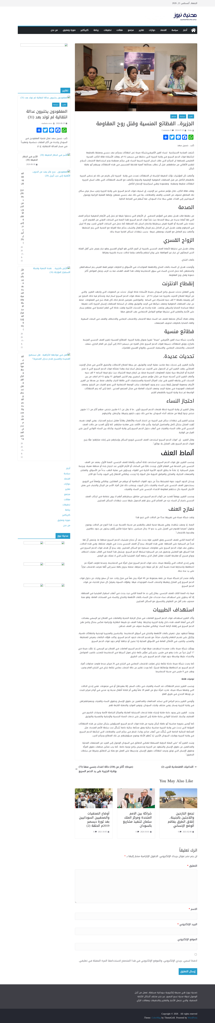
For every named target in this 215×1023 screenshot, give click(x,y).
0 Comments (166, 130)
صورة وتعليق (69, 30)
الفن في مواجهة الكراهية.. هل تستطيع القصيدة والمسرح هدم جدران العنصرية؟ (22, 398)
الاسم (193, 909)
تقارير (141, 30)
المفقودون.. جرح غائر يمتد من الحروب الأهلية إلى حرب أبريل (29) (22, 208)
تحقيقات (107, 30)
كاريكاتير (84, 30)
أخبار (185, 30)
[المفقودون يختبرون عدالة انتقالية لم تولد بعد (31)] (44, 98)
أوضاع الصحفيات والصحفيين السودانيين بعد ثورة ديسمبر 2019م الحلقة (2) (94, 819)
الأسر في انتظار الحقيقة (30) (30, 158)
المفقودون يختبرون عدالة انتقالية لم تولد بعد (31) (46, 114)
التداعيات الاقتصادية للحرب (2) (177, 767)
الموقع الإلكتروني (187, 939)
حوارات (152, 30)
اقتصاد (163, 30)
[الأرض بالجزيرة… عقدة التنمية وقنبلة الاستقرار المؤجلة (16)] (48, 308)
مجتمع (131, 30)
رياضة (96, 30)
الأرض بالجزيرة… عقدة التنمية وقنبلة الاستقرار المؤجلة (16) (22, 299)
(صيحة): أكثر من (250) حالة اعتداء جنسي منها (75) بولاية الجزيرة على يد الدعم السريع (106, 769)
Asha (190, 130)
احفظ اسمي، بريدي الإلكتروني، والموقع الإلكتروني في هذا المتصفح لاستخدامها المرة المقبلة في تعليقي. (138, 961)
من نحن (54, 30)
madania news (47, 123)
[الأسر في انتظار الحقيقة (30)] (55, 160)
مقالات (119, 30)
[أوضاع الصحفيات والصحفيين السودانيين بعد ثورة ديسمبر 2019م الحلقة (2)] (94, 790)
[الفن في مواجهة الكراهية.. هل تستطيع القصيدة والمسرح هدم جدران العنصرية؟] (48, 407)
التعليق (192, 866)
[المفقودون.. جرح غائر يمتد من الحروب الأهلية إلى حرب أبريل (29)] (48, 217)
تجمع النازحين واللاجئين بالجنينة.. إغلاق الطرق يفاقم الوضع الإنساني (181, 819)
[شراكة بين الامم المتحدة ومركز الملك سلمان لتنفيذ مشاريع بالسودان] (136, 790)
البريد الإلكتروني (187, 924)
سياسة (175, 30)
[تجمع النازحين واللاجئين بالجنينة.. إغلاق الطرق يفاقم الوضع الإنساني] (178, 790)
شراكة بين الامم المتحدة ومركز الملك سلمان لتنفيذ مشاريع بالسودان (137, 819)
